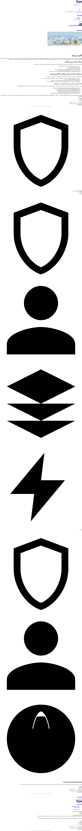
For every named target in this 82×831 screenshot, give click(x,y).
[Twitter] (69, 815)
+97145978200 (79, 11)
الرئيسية (78, 17)
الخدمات (78, 18)
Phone (80, 102)
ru (79, 9)
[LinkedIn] (68, 815)
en (79, 8)
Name (80, 99)
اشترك (80, 813)
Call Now (80, 799)
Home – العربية (77, 4)
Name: (80, 788)
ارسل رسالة (80, 104)
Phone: (80, 789)
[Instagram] (71, 815)
